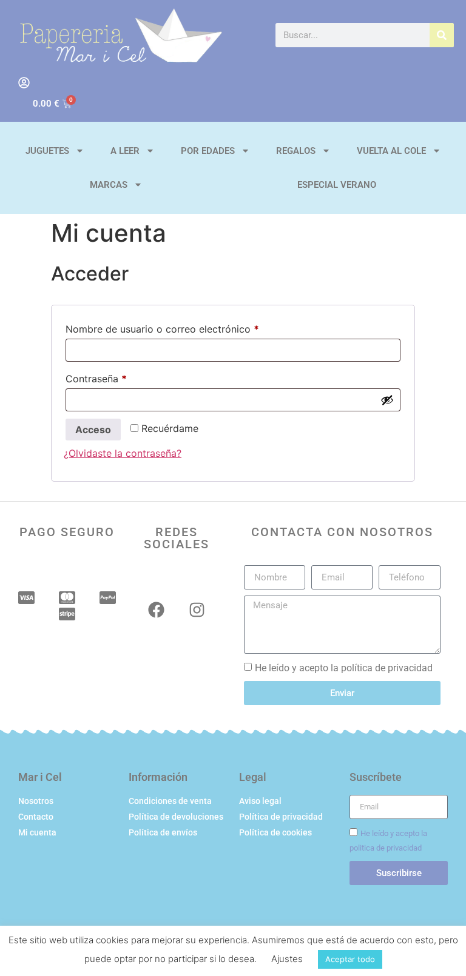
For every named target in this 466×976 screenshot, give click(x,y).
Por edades (208, 150)
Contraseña (122, 377)
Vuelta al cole (391, 150)
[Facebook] (156, 610)
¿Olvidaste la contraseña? (122, 453)
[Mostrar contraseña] (387, 400)
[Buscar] (442, 35)
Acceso (93, 429)
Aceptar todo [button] (350, 959)
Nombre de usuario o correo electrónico (188, 327)
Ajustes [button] (287, 958)
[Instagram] (197, 610)
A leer (125, 150)
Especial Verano (336, 184)
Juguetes (47, 150)
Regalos (296, 150)
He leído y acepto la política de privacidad (344, 668)
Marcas (108, 184)
